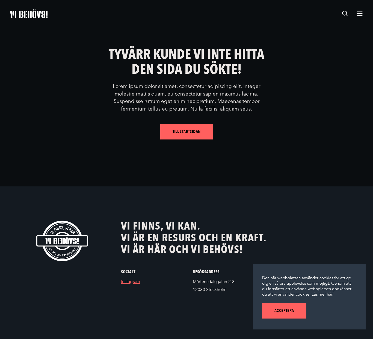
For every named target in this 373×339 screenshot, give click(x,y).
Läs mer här (322, 294)
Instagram (138, 282)
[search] (345, 14)
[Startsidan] (29, 13)
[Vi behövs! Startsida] (62, 241)
